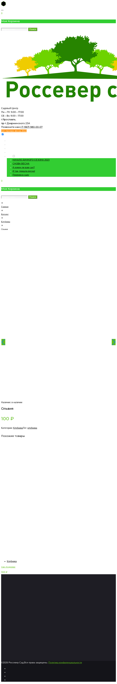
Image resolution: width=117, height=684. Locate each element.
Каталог (11, 144)
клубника (32, 428)
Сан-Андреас (8, 567)
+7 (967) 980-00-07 (31, 127)
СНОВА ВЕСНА (21, 163)
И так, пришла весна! (24, 171)
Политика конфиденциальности (65, 662)
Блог (9, 156)
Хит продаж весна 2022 (14, 131)
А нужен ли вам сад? (24, 167)
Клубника (5, 222)
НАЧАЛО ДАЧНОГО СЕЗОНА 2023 (31, 160)
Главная (11, 140)
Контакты (12, 148)
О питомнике (13, 152)
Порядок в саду (21, 175)
